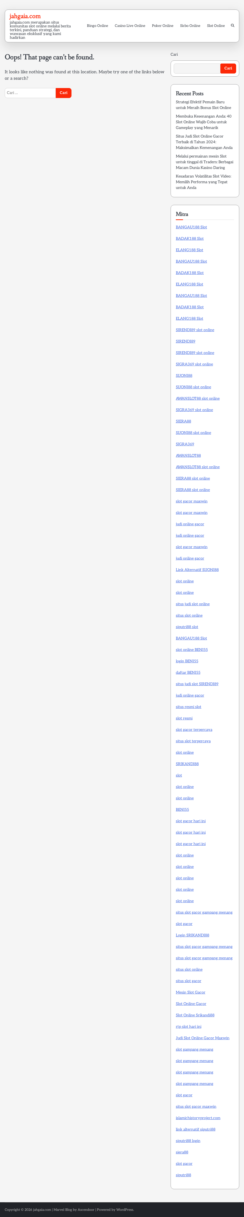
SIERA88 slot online (193, 478)
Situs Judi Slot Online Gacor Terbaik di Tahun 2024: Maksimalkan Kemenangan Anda (204, 142)
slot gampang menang (194, 1049)
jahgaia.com (25, 16)
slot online (185, 581)
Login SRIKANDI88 (192, 935)
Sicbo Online (190, 26)
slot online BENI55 (192, 650)
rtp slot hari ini (188, 1027)
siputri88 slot (187, 627)
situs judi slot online (193, 604)
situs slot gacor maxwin (196, 1106)
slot (179, 775)
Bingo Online (97, 26)
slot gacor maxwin (192, 501)
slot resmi (184, 718)
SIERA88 (183, 421)
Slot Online (216, 26)
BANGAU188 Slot (191, 227)
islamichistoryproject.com (198, 1118)
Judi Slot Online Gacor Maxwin (202, 1038)
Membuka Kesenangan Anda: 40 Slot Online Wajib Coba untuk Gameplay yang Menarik (203, 122)
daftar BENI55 (188, 672)
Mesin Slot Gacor (190, 992)
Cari (174, 54)
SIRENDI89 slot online (195, 330)
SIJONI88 (184, 376)
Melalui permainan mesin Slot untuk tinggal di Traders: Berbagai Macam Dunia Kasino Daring (204, 162)
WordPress (124, 1210)
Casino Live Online (130, 26)
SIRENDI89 (185, 341)
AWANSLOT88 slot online (198, 398)
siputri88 (183, 1175)
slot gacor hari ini (191, 821)
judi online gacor (190, 524)
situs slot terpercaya (193, 741)
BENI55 (182, 810)
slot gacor (184, 924)
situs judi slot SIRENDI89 (197, 684)
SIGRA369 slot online (194, 364)
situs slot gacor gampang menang (204, 912)
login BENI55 (187, 661)
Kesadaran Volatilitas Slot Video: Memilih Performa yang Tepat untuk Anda (203, 182)
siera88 (182, 1152)
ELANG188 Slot (189, 250)
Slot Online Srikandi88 (195, 1015)
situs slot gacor (188, 981)
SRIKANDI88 (187, 764)
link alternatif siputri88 (195, 1129)
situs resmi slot (188, 707)
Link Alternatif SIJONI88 (197, 570)
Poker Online (162, 26)
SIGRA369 (185, 444)
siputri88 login (188, 1141)
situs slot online (189, 615)
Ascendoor (86, 1210)
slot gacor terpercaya (194, 730)
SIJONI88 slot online (193, 387)
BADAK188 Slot (190, 239)
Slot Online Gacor (191, 1004)
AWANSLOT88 (188, 455)
